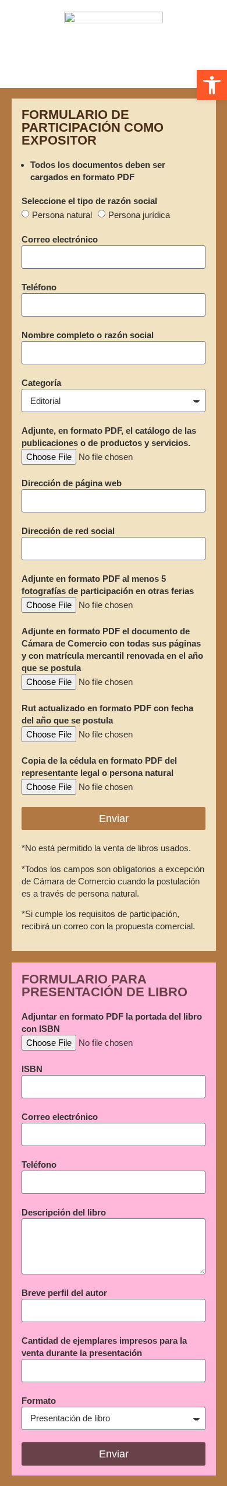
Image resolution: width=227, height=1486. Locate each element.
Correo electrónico (60, 239)
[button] (212, 85)
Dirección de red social (68, 531)
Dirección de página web (72, 483)
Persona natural (62, 215)
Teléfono (39, 287)
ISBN (32, 1069)
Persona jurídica (139, 215)
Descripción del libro (64, 1212)
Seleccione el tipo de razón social (89, 201)
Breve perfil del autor (64, 1293)
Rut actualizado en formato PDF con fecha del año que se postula (107, 714)
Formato (39, 1401)
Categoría (41, 383)
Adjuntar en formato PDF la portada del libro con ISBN (112, 1022)
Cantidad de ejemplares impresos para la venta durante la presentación (104, 1347)
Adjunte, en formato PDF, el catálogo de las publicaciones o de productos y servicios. (109, 437)
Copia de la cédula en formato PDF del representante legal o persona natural (99, 767)
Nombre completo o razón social (88, 335)
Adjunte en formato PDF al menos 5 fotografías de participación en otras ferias (108, 585)
